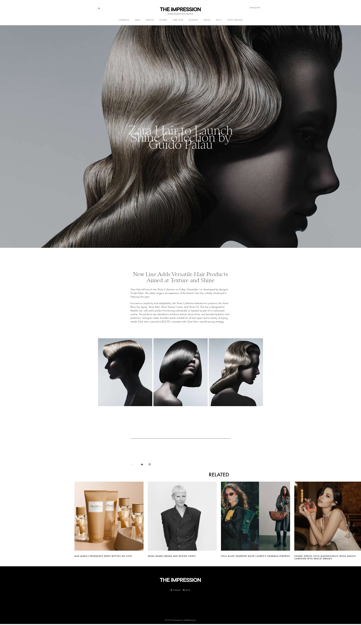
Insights (150, 20)
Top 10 (219, 20)
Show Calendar (234, 20)
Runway (163, 20)
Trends (207, 20)
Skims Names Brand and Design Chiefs (172, 556)
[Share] (142, 464)
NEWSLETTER (255, 8)
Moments (193, 20)
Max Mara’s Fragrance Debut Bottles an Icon (103, 556)
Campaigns (124, 20)
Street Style (178, 20)
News (137, 20)
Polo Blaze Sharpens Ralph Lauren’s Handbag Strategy (255, 556)
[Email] (150, 464)
